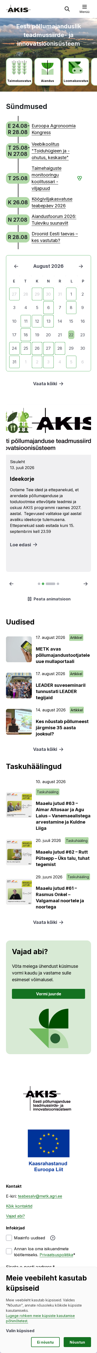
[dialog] (48, 1310)
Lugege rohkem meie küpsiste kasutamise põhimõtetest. (40, 1318)
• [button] (78, 178)
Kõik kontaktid (19, 1206)
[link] (44, 129)
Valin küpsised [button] (20, 1330)
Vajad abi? (15, 1216)
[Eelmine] (16, 266)
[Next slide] (85, 584)
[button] (67, 9)
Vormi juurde (48, 993)
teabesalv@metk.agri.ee (40, 1196)
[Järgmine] (81, 266)
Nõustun (77, 1342)
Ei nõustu (45, 1342)
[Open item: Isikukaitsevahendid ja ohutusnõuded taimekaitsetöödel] (48, 488)
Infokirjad (15, 1227)
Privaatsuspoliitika (56, 1254)
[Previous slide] (11, 584)
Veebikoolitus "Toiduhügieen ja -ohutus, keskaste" (51, 150)
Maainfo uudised (29, 1237)
